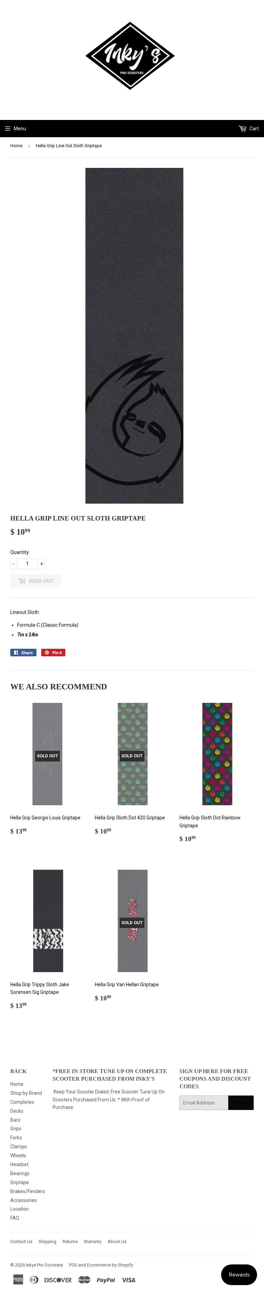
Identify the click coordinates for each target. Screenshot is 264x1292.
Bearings (20, 1173)
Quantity (19, 552)
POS (73, 1265)
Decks (16, 1111)
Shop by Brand (26, 1093)
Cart (254, 128)
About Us (117, 1241)
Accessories (23, 1200)
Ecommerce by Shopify (110, 1265)
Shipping (47, 1241)
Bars (15, 1120)
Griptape (19, 1182)
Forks (16, 1137)
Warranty (92, 1241)
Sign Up (241, 1103)
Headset (19, 1164)
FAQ (14, 1218)
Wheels (18, 1155)
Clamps (18, 1146)
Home (16, 145)
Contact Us (21, 1241)
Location (19, 1209)
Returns (70, 1241)
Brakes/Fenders (27, 1191)
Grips (15, 1128)
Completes (22, 1102)
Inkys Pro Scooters (44, 1265)
